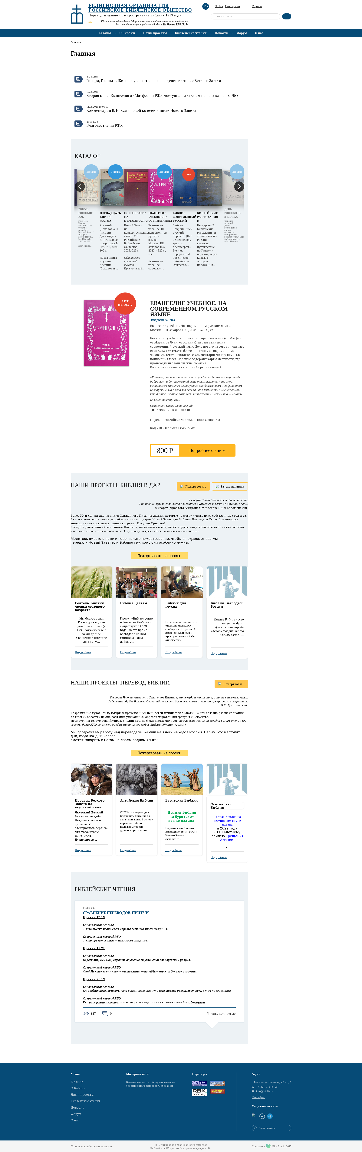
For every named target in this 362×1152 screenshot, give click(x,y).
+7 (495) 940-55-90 (266, 1087)
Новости (221, 33)
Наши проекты (155, 33)
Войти (219, 6)
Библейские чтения (191, 33)
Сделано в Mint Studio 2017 (271, 1146)
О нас (259, 33)
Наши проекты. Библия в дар (115, 485)
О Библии (127, 33)
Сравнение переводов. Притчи (116, 912)
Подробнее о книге (207, 450)
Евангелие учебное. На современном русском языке (189, 308)
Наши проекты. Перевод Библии (120, 683)
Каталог (105, 33)
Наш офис (258, 1097)
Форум (241, 33)
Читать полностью (221, 1013)
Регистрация (232, 6)
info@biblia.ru (264, 1091)
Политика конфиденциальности (92, 1146)
